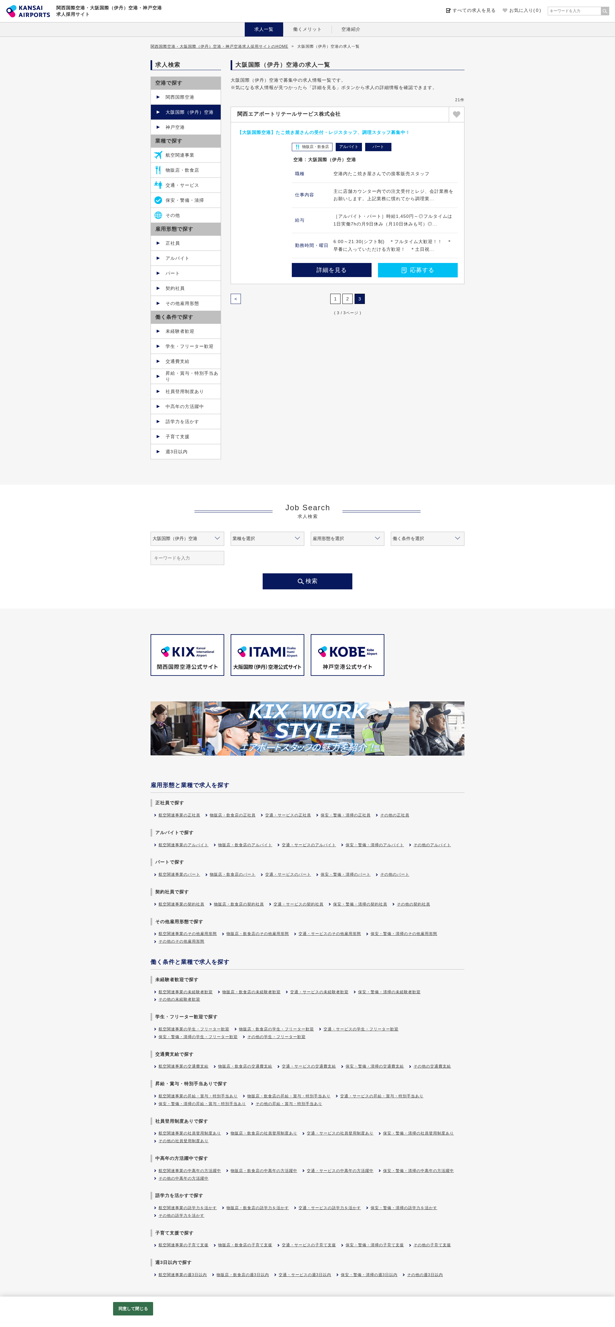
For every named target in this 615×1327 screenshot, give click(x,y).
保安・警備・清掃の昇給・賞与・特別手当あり (202, 1104)
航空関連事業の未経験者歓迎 (186, 992)
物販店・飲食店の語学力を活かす (257, 1208)
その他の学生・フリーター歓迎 (276, 1037)
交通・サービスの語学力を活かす (330, 1208)
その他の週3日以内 (425, 1275)
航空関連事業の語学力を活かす (188, 1208)
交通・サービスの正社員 (288, 815)
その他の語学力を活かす (181, 1215)
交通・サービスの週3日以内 (305, 1275)
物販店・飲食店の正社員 (233, 815)
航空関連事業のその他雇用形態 (188, 933)
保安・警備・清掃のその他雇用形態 (404, 933)
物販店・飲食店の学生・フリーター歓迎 (276, 1029)
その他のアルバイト (432, 845)
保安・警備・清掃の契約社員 (360, 904)
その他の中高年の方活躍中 (184, 1178)
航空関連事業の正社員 (179, 815)
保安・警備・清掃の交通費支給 (375, 1066)
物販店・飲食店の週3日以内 (243, 1275)
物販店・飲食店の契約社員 (239, 904)
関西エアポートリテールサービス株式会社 (289, 114)
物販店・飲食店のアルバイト (245, 845)
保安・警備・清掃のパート (346, 874)
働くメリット (307, 29)
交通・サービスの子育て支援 (309, 1245)
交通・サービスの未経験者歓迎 (319, 992)
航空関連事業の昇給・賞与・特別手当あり (198, 1096)
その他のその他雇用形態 (181, 941)
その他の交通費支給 (432, 1066)
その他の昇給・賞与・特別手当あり (289, 1104)
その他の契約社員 (413, 904)
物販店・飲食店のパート (233, 874)
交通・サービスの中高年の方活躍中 (340, 1170)
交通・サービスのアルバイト (309, 845)
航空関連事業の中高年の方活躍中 (190, 1170)
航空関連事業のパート (179, 874)
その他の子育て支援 (432, 1245)
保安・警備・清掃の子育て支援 (375, 1245)
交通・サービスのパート (288, 874)
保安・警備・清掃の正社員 (346, 815)
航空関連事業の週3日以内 (183, 1275)
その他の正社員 (394, 815)
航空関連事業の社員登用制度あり (190, 1133)
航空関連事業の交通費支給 (184, 1066)
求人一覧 (264, 29)
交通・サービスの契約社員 (299, 904)
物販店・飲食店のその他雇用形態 (257, 933)
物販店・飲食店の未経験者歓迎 (251, 992)
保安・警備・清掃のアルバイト (375, 845)
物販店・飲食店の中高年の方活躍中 (264, 1170)
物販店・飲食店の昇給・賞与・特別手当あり (289, 1096)
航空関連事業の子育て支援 (184, 1245)
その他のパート (394, 874)
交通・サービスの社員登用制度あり (340, 1133)
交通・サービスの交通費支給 (309, 1066)
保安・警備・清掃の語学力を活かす (404, 1208)
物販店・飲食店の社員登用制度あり (264, 1133)
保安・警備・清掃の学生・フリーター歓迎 (198, 1037)
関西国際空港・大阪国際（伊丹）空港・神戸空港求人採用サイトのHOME (219, 46)
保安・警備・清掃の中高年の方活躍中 (418, 1170)
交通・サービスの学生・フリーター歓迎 (361, 1029)
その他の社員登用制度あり (184, 1141)
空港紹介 (351, 29)
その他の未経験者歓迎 (179, 999)
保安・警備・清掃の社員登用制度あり (418, 1133)
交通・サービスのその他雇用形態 (330, 933)
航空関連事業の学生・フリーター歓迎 (194, 1029)
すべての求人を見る (474, 10)
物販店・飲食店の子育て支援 (245, 1245)
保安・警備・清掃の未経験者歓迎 (389, 992)
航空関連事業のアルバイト (184, 845)
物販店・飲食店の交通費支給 (245, 1066)
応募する (422, 270)
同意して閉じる (133, 1308)
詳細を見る (331, 270)
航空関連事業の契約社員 (181, 904)
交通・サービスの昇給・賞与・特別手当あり (381, 1096)
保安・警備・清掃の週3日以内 (369, 1275)
